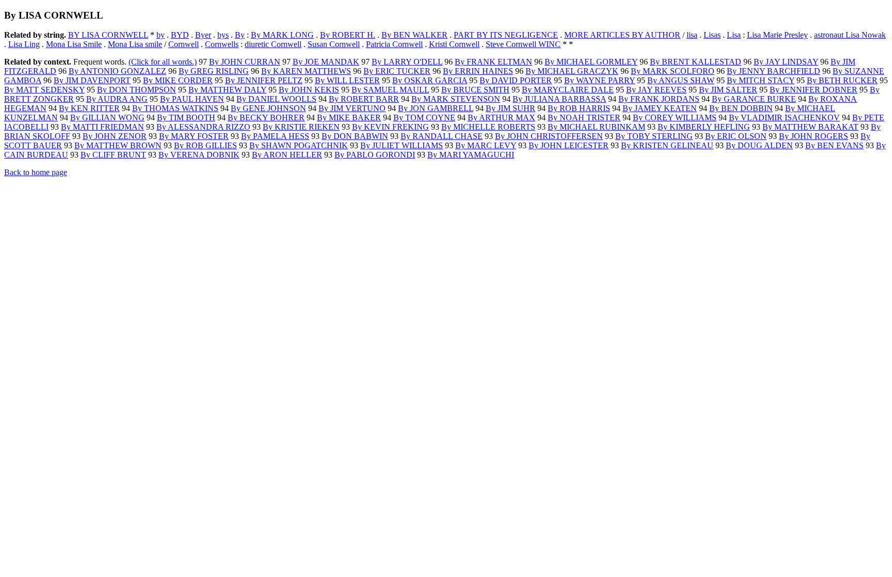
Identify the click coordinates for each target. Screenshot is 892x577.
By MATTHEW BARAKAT (810, 126)
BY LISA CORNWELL (108, 34)
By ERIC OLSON (736, 136)
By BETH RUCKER (842, 80)
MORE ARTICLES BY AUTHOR (622, 34)
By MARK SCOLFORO (672, 71)
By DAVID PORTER (516, 80)
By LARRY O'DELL (407, 61)
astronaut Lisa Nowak (850, 34)
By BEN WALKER (414, 34)
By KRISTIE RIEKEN (301, 126)
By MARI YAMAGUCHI (470, 154)
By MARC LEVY (485, 145)
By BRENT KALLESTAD (695, 61)
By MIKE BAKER (349, 117)
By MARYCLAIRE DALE (568, 89)
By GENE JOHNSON (268, 108)
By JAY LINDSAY (786, 61)
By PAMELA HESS (275, 136)
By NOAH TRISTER (584, 117)
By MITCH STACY (760, 80)
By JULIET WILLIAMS (401, 145)
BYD (180, 34)
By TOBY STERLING (654, 136)
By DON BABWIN (355, 136)
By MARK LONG (282, 34)
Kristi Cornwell (454, 44)
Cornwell (183, 44)
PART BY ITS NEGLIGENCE (506, 34)
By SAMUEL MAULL (390, 89)
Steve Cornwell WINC (523, 44)
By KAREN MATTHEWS (306, 71)
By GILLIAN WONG (107, 117)
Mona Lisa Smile (74, 44)
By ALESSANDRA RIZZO (203, 126)
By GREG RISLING (214, 71)
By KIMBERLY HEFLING (704, 126)
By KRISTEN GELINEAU (667, 145)
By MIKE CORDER (178, 80)
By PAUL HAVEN (192, 99)
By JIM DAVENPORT (92, 80)
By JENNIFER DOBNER (813, 89)
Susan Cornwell (334, 44)
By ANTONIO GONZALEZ (117, 71)
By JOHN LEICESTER (569, 145)
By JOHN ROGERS (813, 136)
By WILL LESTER (347, 80)
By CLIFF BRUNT (113, 154)
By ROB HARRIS (579, 108)
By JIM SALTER (728, 89)
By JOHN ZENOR (115, 136)
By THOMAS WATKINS (175, 108)
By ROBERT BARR (364, 99)
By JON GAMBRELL (435, 108)
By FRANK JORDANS (658, 99)
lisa (692, 34)
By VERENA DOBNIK (199, 154)
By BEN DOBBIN (741, 108)
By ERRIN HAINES (478, 71)
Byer (203, 34)
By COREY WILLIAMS (674, 117)
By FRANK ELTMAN (493, 61)
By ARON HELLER (287, 154)
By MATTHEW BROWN (118, 145)
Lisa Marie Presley (777, 34)
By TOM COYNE (424, 117)
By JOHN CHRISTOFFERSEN (549, 136)
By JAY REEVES (656, 89)
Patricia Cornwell (394, 44)
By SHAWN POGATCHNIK (298, 145)
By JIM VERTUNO (352, 108)
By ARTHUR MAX (501, 117)
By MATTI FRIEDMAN (102, 126)
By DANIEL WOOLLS (276, 99)
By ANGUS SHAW (680, 80)
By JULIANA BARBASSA (559, 99)
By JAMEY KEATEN (660, 108)
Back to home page (35, 172)
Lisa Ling (24, 44)
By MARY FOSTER (194, 136)
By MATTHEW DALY (227, 89)
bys (223, 34)
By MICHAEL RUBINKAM (596, 126)
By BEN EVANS (834, 145)
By (240, 34)
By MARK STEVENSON (455, 99)
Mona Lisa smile (135, 44)
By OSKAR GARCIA (429, 80)
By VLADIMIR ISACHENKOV (784, 117)
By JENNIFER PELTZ (263, 80)
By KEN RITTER (89, 108)
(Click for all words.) (163, 61)
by (160, 34)
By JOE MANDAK (326, 61)
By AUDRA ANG (117, 99)
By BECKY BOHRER (266, 117)
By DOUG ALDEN (759, 145)
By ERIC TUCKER (397, 71)
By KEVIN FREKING (390, 126)
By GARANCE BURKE (754, 99)
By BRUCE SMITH (475, 89)
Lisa (734, 34)
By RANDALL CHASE (442, 136)
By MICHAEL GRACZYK (571, 71)
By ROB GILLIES (205, 145)
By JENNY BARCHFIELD (773, 71)
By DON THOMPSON (136, 89)
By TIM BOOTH (186, 117)
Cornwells (221, 44)
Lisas (712, 34)
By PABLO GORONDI (374, 154)
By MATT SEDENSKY (44, 89)
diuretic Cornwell (273, 44)
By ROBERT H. (347, 34)
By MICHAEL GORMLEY (591, 61)
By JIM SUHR (510, 108)
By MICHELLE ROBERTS (488, 126)
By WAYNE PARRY (599, 80)
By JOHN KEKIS (309, 89)
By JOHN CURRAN (244, 61)
